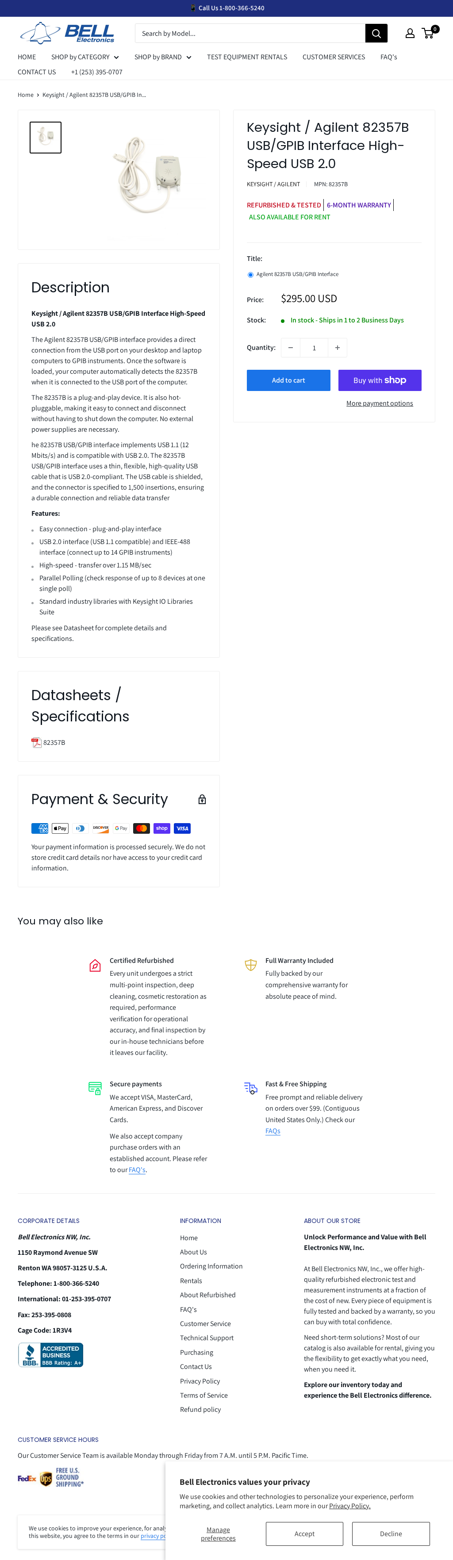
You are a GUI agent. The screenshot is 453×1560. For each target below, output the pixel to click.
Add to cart (288, 380)
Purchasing (196, 1352)
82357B (53, 742)
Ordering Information (211, 1266)
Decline (391, 1533)
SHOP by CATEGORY (80, 56)
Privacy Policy (200, 1381)
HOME (27, 56)
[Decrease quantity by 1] (290, 347)
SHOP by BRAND (158, 56)
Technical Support (207, 1337)
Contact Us (196, 1366)
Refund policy (200, 1409)
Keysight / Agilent (273, 184)
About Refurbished (208, 1294)
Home (26, 95)
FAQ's (388, 56)
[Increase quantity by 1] (337, 347)
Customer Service (205, 1323)
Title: (254, 258)
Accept (305, 1533)
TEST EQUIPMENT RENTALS (247, 56)
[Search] (376, 33)
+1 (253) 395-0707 (97, 72)
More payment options (379, 403)
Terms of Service (204, 1395)
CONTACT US (37, 72)
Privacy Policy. (350, 1505)
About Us (193, 1252)
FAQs (272, 1130)
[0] (428, 33)
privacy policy (159, 1536)
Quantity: (261, 347)
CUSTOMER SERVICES (334, 56)
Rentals (191, 1280)
